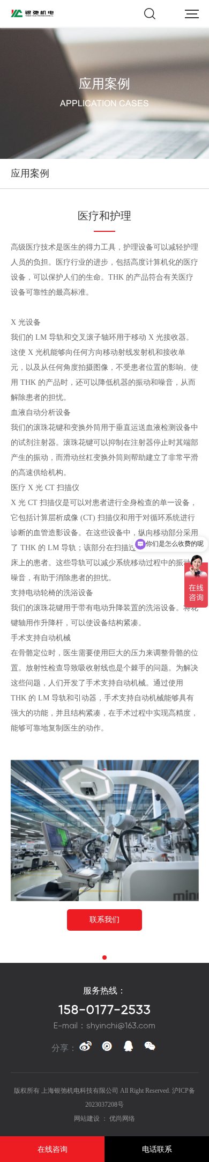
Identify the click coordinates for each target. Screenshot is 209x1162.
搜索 (149, 13)
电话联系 (157, 1149)
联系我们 (104, 920)
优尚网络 (122, 1118)
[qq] (128, 1048)
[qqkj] (107, 1048)
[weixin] (149, 1048)
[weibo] (85, 1048)
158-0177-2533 (104, 1009)
